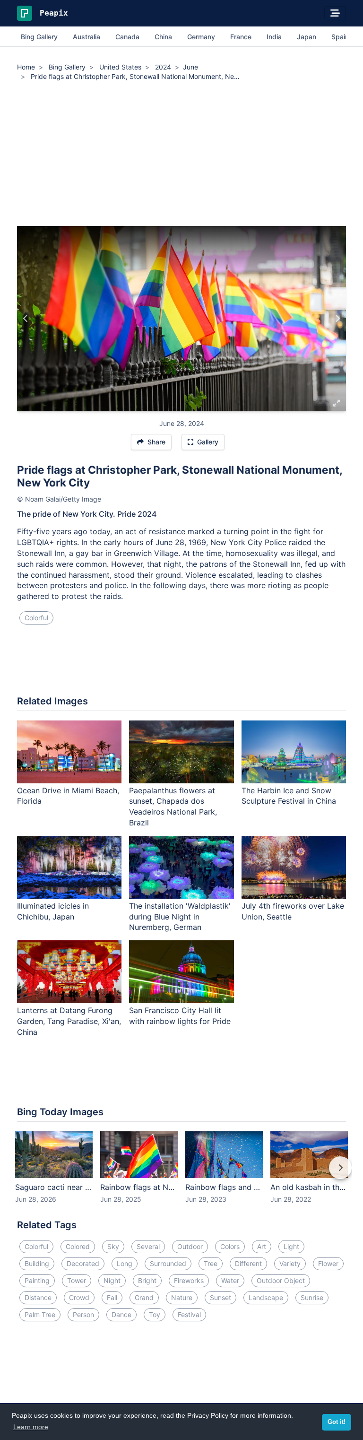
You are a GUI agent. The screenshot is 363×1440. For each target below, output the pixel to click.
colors (230, 1246)
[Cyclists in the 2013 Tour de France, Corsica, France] (337, 318)
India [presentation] (274, 37)
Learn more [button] (30, 1427)
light (291, 1246)
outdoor (190, 1246)
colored (78, 1246)
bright (147, 1280)
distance (38, 1297)
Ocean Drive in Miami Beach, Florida (68, 796)
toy (154, 1314)
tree (210, 1263)
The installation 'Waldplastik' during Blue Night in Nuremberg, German (180, 916)
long (124, 1263)
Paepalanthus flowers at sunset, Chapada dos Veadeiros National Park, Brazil (173, 807)
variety (290, 1263)
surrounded (168, 1263)
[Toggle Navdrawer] (335, 13)
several (148, 1246)
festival (189, 1314)
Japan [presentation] (306, 37)
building (37, 1263)
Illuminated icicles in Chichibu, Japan (53, 911)
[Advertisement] (181, 155)
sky (113, 1246)
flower (328, 1263)
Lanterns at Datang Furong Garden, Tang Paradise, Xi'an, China (69, 1021)
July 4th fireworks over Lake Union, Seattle (293, 911)
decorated (83, 1263)
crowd (79, 1297)
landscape (266, 1297)
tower (76, 1280)
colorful (36, 618)
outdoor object (281, 1280)
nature (181, 1297)
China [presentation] (163, 37)
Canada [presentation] (127, 37)
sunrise (312, 1297)
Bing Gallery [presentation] (39, 37)
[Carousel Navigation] (181, 1174)
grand (144, 1297)
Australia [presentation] (86, 37)
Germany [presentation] (201, 37)
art (261, 1246)
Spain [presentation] (340, 37)
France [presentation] (240, 37)
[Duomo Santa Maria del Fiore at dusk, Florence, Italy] (26, 318)
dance (121, 1314)
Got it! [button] (337, 1422)
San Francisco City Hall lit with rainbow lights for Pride (180, 1016)
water (230, 1280)
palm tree (40, 1314)
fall (112, 1297)
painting (37, 1280)
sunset (220, 1297)
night (112, 1280)
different (248, 1263)
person (83, 1314)
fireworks (189, 1280)
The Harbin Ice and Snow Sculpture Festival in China (289, 796)
